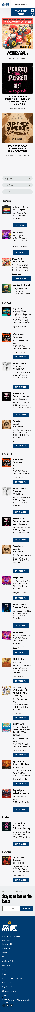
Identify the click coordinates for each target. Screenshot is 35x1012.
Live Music (23, 246)
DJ (13, 441)
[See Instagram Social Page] (7, 1005)
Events (5, 952)
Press (4, 973)
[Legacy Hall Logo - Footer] (9, 926)
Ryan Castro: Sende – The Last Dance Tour (21, 764)
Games (15, 247)
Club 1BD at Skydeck (18, 660)
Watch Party (17, 750)
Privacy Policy (6, 940)
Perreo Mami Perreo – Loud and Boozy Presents (21, 396)
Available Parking (8, 961)
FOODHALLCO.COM (11, 936)
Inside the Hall (8, 944)
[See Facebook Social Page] (3, 1005)
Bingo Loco (18, 232)
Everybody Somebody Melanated (18, 423)
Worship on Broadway (18, 336)
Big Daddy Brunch (21, 285)
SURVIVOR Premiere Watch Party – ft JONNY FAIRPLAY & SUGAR (21, 730)
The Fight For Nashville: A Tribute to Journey (21, 825)
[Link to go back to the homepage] (5, 4)
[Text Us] (32, 10)
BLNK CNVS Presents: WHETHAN (19, 366)
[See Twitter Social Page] (11, 1005)
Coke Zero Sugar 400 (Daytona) (21, 208)
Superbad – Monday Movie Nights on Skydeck (22, 311)
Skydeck (5, 956)
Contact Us (6, 982)
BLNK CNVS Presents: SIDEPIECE (19, 860)
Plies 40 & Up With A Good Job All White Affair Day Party (21, 691)
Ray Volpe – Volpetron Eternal (21, 791)
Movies (24, 326)
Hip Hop (15, 713)
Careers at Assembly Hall (12, 978)
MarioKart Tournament (18, 260)
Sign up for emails (9, 991)
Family (20, 274)
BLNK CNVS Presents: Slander (21, 606)
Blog (4, 969)
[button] (32, 4)
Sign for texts (7, 987)
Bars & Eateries (8, 948)
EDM (14, 676)
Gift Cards (6, 965)
